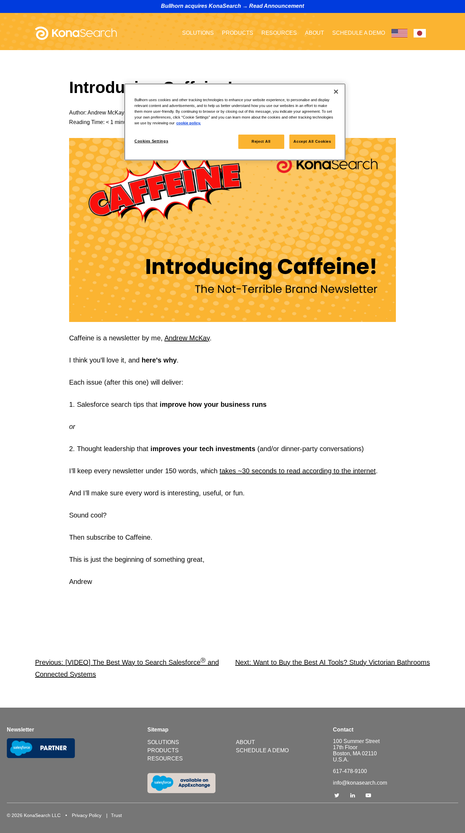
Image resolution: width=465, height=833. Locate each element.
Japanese (420, 33)
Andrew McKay (187, 338)
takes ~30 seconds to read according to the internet (298, 471)
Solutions (198, 33)
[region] (235, 121)
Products (237, 33)
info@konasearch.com (360, 783)
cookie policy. (188, 123)
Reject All (261, 141)
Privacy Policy (86, 815)
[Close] (335, 91)
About (314, 33)
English (399, 33)
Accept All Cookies (312, 141)
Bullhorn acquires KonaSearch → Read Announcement (232, 6)
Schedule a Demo (358, 33)
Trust (116, 815)
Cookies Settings (151, 141)
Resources (279, 33)
